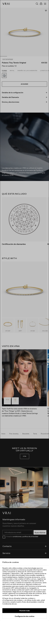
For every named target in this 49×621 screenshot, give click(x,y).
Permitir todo (24, 610)
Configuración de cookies (24, 616)
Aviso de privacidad (29, 602)
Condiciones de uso (9, 604)
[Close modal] (24, 310)
